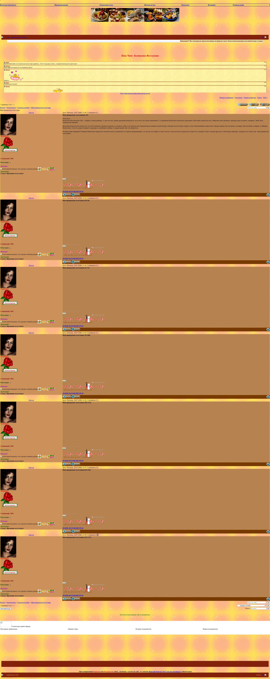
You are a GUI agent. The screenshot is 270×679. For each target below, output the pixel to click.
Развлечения (11, 108)
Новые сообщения (226, 98)
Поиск (259, 98)
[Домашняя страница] (76, 194)
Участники (238, 98)
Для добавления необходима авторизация (135, 93)
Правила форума (250, 98)
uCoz (262, 675)
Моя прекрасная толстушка (41, 108)
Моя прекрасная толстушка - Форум (19, 37)
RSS (263, 37)
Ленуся (31, 113)
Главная (8, 37)
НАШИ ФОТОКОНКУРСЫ (73, 191)
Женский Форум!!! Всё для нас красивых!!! (165, 671)
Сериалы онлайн (23, 108)
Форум (2, 108)
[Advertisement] (135, 28)
